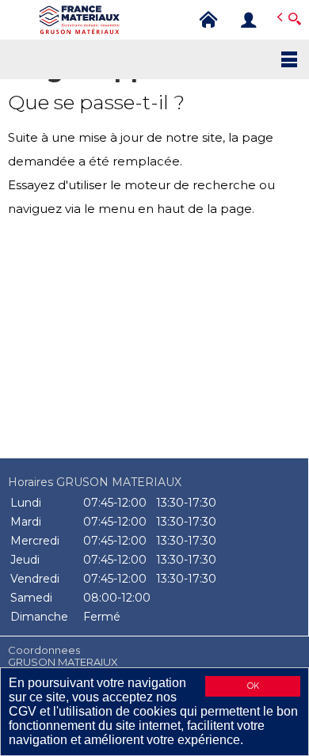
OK (253, 686)
